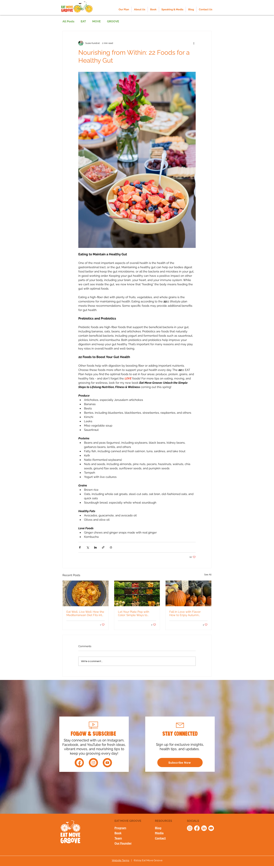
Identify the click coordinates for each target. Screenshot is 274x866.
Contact (160, 838)
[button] (140, 9)
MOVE (96, 21)
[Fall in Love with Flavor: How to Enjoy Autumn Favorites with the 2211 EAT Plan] (188, 593)
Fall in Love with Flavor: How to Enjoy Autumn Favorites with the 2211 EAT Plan (187, 613)
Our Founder (123, 843)
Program (120, 828)
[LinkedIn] (204, 828)
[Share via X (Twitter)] (87, 547)
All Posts (68, 21)
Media (159, 833)
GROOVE (113, 21)
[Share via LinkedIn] (95, 547)
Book (117, 833)
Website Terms (120, 860)
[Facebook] (79, 763)
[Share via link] (103, 547)
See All (208, 574)
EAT (83, 21)
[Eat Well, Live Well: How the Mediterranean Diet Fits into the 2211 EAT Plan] (85, 593)
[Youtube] (107, 763)
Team (118, 838)
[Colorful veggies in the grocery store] (137, 593)
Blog (158, 828)
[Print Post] (110, 547)
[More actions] (194, 43)
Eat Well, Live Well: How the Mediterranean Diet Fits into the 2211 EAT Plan (85, 613)
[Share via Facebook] (79, 547)
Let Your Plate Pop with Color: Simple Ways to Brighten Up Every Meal (134, 613)
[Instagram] (93, 763)
